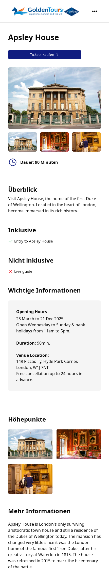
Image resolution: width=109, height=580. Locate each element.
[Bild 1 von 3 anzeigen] (30, 444)
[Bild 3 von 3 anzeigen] (30, 479)
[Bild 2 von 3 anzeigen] (79, 444)
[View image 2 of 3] (54, 142)
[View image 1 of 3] (22, 142)
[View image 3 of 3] (86, 142)
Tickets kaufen (42, 54)
